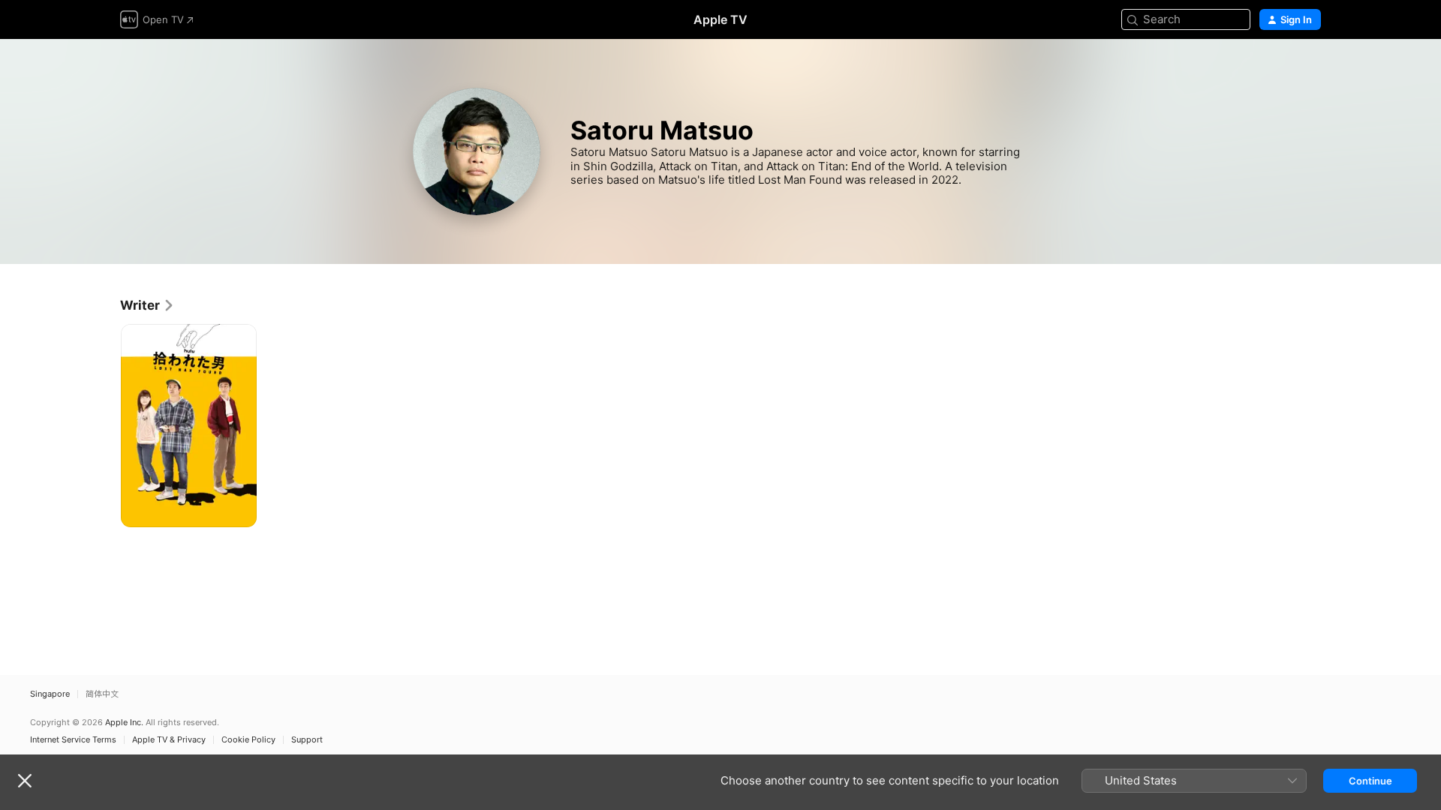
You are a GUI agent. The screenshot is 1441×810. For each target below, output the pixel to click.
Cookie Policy (248, 740)
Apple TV (720, 19)
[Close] (25, 781)
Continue (1370, 781)
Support (307, 740)
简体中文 (102, 694)
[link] (147, 305)
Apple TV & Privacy (169, 740)
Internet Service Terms (73, 740)
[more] (240, 510)
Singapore (50, 694)
